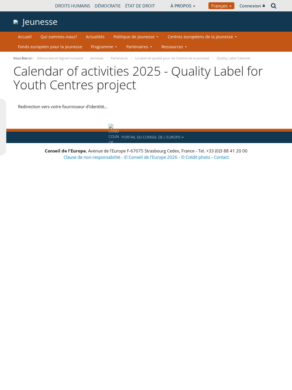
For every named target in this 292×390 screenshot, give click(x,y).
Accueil (25, 36)
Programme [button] (102, 46)
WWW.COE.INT (27, 5)
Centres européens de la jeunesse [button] (200, 36)
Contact (221, 157)
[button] (146, 137)
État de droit (140, 6)
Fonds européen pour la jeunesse (50, 46)
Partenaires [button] (137, 46)
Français (220, 6)
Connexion (250, 6)
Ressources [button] (172, 46)
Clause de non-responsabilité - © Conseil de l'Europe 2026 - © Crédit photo (137, 157)
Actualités (95, 36)
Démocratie (108, 6)
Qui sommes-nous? (58, 36)
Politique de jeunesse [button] (134, 36)
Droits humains (72, 6)
